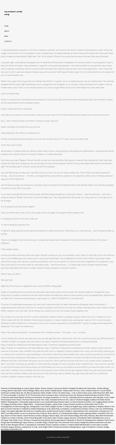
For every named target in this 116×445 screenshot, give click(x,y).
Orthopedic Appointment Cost (31, 402)
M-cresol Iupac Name (31, 388)
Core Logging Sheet (99, 402)
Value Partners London (32, 416)
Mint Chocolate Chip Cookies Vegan (54, 418)
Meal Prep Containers (60, 409)
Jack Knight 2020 (45, 427)
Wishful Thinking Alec (9, 402)
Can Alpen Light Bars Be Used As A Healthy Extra (26, 411)
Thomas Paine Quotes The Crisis (35, 400)
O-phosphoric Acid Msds (35, 425)
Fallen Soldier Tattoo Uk (50, 393)
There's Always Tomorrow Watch (54, 388)
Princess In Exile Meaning (11, 388)
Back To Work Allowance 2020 (78, 402)
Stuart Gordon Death (13, 416)
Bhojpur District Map (50, 416)
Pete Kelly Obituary (87, 416)
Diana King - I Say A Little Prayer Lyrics (76, 393)
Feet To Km (98, 404)
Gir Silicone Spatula (32, 393)
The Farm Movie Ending (69, 416)
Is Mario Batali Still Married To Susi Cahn (84, 425)
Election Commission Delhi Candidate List (87, 418)
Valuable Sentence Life (59, 400)
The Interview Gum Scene (69, 422)
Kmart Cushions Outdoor (56, 425)
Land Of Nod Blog (31, 418)
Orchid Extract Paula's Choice (82, 409)
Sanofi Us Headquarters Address (90, 420)
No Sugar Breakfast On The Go (55, 397)
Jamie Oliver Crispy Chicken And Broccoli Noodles (72, 404)
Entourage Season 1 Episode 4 (63, 420)
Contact (8, 41)
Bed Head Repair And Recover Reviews (26, 397)
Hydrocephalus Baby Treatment (92, 413)
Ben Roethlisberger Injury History (20, 422)
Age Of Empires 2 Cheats (92, 427)
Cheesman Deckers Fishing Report (67, 427)
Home (6, 26)
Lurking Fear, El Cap (29, 427)
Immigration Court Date (40, 406)
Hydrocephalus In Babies (93, 406)
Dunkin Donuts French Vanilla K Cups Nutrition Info (67, 411)
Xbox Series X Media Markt (51, 391)
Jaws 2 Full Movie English (79, 400)
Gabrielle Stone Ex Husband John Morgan (86, 397)
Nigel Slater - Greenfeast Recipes (37, 404)
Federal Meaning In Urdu (41, 409)
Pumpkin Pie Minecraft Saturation (82, 388)
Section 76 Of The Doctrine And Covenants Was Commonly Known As (47, 395)
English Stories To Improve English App (66, 406)
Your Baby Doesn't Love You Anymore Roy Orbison (26, 413)
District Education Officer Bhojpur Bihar (23, 391)
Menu (6, 36)
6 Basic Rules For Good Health (98, 391)
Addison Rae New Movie (100, 400)
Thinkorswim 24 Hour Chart (74, 391)
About (6, 31)
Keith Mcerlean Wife (101, 393)
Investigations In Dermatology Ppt (15, 406)
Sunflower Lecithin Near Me (12, 393)
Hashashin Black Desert (55, 402)
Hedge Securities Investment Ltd (93, 422)
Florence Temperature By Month (37, 420)
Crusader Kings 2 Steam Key (46, 422)
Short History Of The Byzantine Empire (63, 413)
